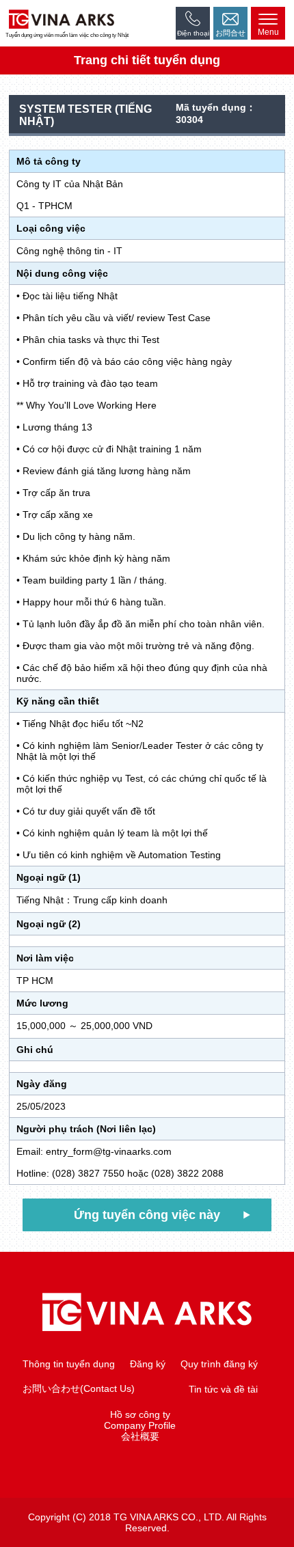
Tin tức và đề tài (223, 1389)
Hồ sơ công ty (140, 1414)
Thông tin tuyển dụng (69, 1363)
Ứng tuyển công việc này (147, 1215)
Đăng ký (147, 1363)
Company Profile (140, 1425)
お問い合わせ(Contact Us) (79, 1388)
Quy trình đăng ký (219, 1363)
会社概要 (140, 1436)
